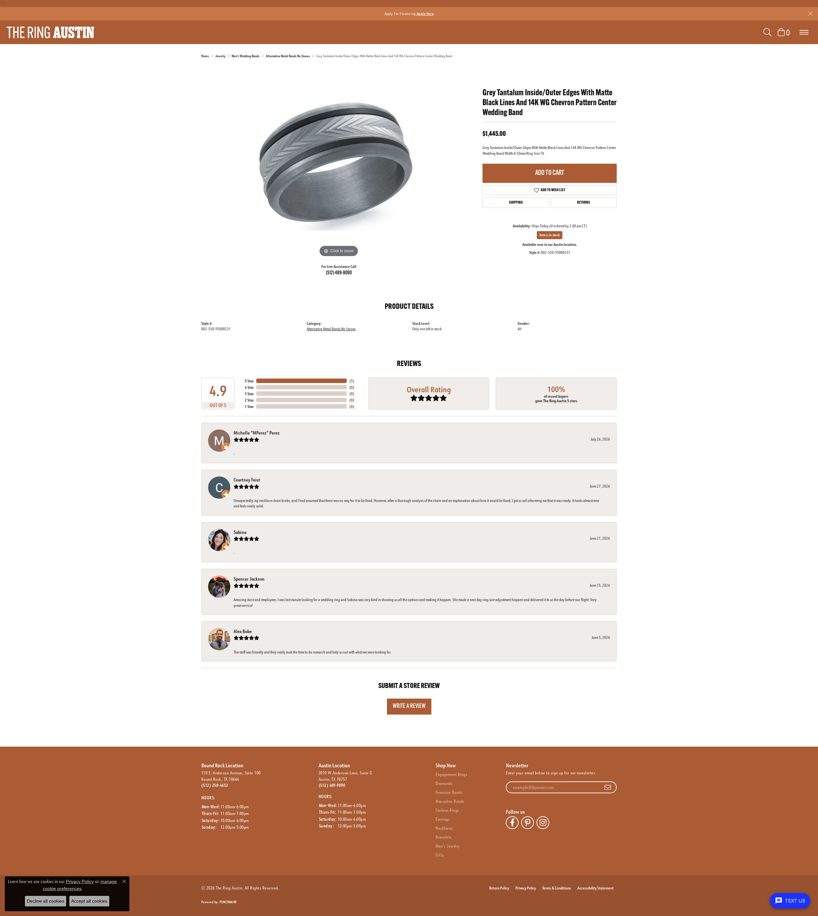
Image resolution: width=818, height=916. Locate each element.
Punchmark (228, 902)
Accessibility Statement (595, 887)
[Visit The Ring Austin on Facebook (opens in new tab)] (512, 822)
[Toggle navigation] (804, 32)
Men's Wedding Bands (245, 56)
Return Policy (499, 887)
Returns (583, 203)
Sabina (240, 532)
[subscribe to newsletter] (607, 787)
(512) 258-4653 (214, 785)
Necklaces (444, 828)
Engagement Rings (451, 774)
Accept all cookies (89, 901)
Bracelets (443, 837)
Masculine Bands (450, 801)
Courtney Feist (247, 480)
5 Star (249, 380)
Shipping (516, 203)
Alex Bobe (243, 631)
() (351, 380)
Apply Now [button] (425, 13)
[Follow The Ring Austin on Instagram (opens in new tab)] (542, 822)
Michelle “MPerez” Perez (257, 433)
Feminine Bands (449, 792)
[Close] (810, 14)
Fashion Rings (447, 810)
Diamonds (444, 783)
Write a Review (409, 706)
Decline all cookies (45, 901)
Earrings (443, 819)
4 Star (249, 387)
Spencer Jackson (249, 579)
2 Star (249, 400)
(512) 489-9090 (339, 273)
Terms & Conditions (556, 887)
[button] (767, 32)
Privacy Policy (525, 887)
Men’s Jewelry (447, 846)
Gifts (440, 854)
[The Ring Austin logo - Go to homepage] (50, 32)
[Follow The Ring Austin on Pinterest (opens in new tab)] (527, 822)
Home (205, 56)
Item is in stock (549, 235)
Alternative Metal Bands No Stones (288, 56)
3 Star (249, 393)
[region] (339, 163)
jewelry (220, 56)
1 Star (249, 406)
